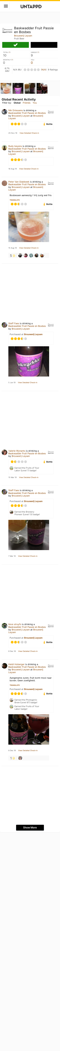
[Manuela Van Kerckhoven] (20, 255)
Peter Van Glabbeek (18, 181)
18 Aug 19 (12, 169)
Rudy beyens (15, 146)
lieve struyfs (14, 624)
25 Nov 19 (12, 133)
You (35, 102)
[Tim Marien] (26, 255)
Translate (15, 200)
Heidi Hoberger (16, 664)
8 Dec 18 (12, 651)
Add (44, 45)
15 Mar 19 (12, 477)
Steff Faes (13, 323)
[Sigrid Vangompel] (42, 255)
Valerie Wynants (16, 450)
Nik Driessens (15, 110)
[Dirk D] (37, 255)
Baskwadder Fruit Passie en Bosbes (27, 113)
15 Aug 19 (12, 248)
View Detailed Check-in (29, 133)
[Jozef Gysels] (31, 255)
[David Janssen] (20, 758)
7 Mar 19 (12, 556)
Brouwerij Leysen (23, 35)
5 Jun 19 (11, 383)
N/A (44, 69)
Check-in (15, 45)
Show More (30, 827)
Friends (26, 102)
